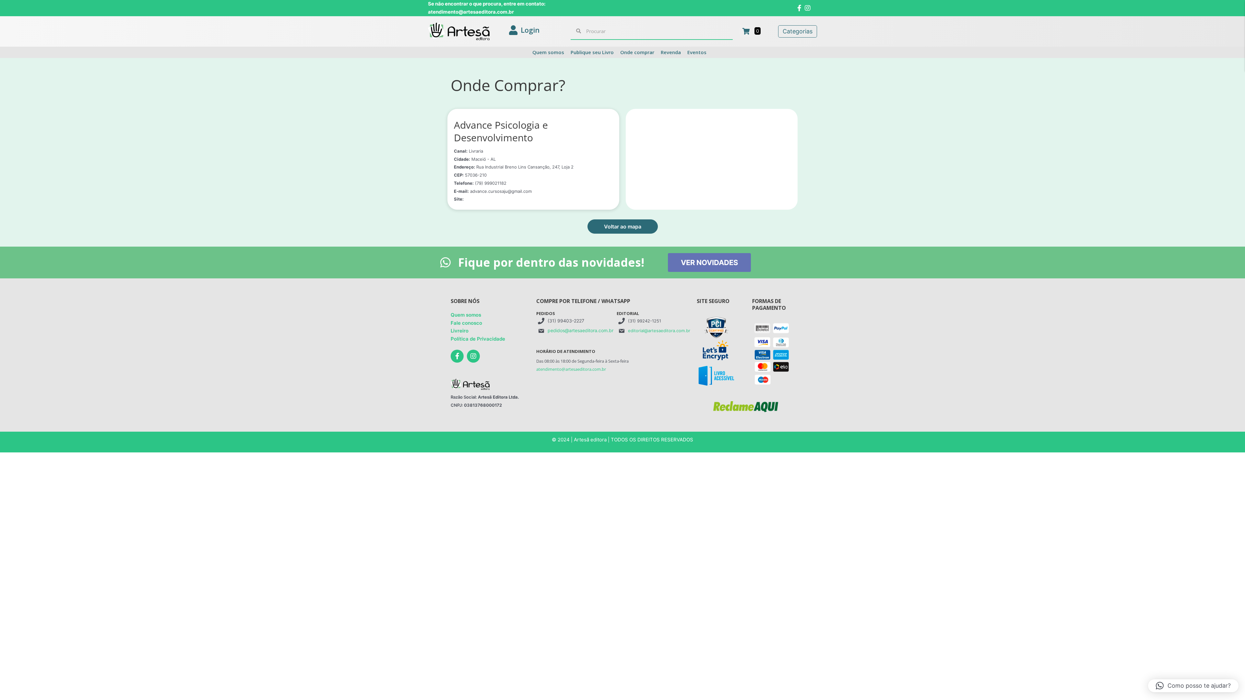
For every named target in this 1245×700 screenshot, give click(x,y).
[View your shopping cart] (746, 31)
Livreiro (459, 331)
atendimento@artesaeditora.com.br (571, 369)
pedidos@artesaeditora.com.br (580, 330)
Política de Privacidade (478, 339)
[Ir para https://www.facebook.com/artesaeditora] (457, 356)
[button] (622, 226)
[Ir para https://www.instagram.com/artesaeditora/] (473, 356)
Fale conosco (466, 323)
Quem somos (466, 315)
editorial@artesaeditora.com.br (659, 330)
